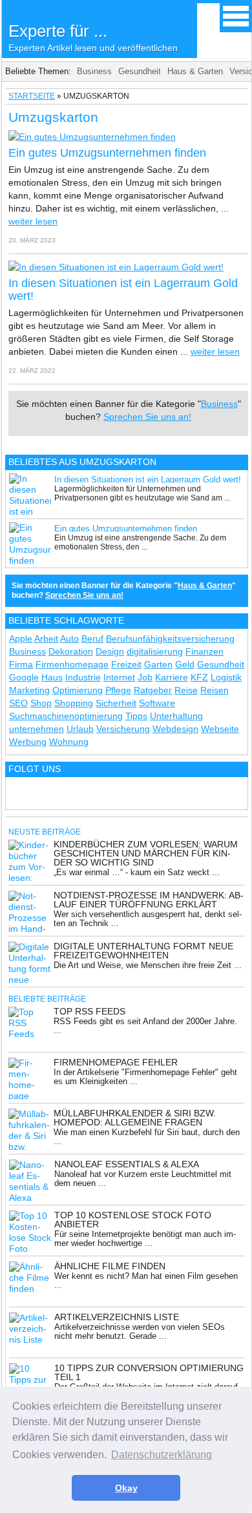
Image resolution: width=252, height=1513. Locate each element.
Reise (186, 690)
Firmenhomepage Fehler (116, 1062)
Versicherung (123, 729)
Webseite (220, 729)
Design (110, 651)
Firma (21, 664)
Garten (158, 664)
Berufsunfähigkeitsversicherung (170, 638)
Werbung (28, 742)
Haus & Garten (195, 71)
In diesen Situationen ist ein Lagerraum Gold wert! (147, 479)
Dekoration (70, 651)
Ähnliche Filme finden (109, 1266)
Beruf (92, 638)
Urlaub (80, 729)
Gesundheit (139, 71)
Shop (41, 703)
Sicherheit (116, 703)
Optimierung (77, 690)
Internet (119, 677)
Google (24, 677)
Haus (52, 677)
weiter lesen (33, 221)
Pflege (118, 690)
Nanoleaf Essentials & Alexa (126, 1164)
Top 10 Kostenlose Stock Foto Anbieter (132, 1219)
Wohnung (69, 742)
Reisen (214, 690)
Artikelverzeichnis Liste (116, 1317)
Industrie (83, 677)
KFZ (199, 677)
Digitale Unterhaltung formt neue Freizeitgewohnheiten (143, 950)
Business (94, 71)
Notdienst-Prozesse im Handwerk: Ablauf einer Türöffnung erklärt (149, 899)
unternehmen (36, 729)
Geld (184, 664)
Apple (20, 638)
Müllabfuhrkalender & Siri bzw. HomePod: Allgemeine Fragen (135, 1117)
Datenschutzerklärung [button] (161, 1454)
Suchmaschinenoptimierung (66, 716)
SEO (18, 703)
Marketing (29, 690)
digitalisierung (155, 651)
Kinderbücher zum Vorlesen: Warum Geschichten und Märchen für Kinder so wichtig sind (146, 853)
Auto (69, 638)
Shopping (73, 703)
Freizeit (126, 664)
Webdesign (175, 729)
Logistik (226, 677)
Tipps (136, 716)
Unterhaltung (176, 716)
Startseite (31, 96)
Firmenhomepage (72, 664)
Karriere (171, 677)
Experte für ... (93, 37)
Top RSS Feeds (89, 1011)
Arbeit (46, 638)
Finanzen (204, 651)
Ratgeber (153, 690)
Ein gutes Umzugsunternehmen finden (107, 152)
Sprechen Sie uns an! (147, 416)
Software (157, 703)
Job (145, 677)
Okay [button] (126, 1488)
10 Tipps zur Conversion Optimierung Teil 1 (149, 1372)
